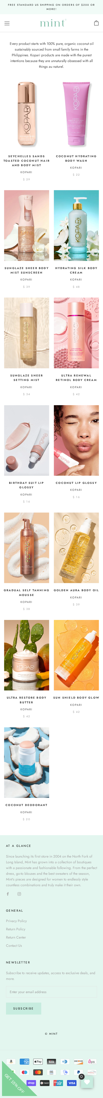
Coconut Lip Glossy (76, 483)
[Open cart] (96, 23)
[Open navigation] (7, 23)
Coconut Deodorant (27, 805)
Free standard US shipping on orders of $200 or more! (51, 7)
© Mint (51, 1034)
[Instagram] (19, 893)
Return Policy (15, 929)
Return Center (16, 937)
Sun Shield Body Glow (76, 698)
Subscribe (23, 1008)
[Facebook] (8, 893)
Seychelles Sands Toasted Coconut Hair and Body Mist (27, 160)
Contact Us (14, 945)
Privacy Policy (16, 920)
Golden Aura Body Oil (76, 590)
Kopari (26, 172)
